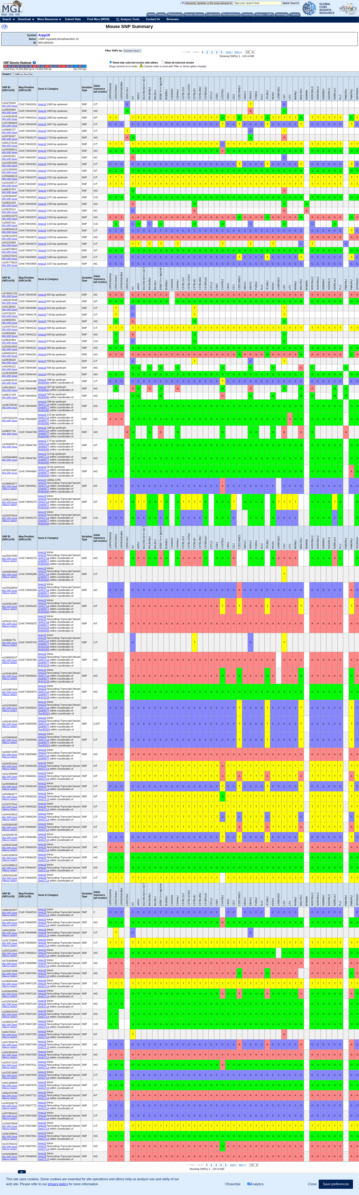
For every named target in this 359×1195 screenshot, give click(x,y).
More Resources (47, 19)
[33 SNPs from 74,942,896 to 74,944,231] (6, 66)
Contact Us (153, 19)
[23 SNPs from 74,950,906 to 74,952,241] (30, 66)
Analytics (257, 1184)
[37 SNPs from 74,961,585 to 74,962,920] (63, 66)
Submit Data (73, 19)
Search (6, 19)
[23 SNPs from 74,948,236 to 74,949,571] (22, 66)
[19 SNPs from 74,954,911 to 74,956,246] (43, 66)
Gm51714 (43, 404)
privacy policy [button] (58, 1184)
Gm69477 (43, 407)
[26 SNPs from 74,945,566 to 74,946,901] (14, 66)
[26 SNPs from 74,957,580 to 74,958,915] (51, 66)
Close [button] (312, 1184)
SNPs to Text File (23, 74)
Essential (233, 1184)
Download (24, 19)
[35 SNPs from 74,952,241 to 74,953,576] (34, 66)
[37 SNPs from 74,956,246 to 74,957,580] (47, 66)
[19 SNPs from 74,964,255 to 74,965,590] (72, 66)
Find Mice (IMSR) (98, 19)
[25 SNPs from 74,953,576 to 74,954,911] (39, 66)
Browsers (173, 19)
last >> (238, 52)
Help (11, 14)
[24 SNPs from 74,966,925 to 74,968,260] (80, 66)
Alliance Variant (9, 488)
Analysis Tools (129, 19)
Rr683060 (43, 382)
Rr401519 (43, 627)
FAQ (17, 14)
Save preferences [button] (336, 1184)
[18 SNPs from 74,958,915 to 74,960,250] (55, 66)
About (4, 14)
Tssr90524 (44, 713)
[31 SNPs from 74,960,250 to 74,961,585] (59, 66)
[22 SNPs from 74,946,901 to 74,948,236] (18, 66)
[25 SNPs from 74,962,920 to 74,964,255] (68, 66)
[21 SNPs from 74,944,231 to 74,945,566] (9, 66)
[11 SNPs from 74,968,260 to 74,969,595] (84, 66)
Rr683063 (43, 507)
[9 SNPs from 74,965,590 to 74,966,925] (76, 66)
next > (229, 52)
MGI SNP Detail (9, 106)
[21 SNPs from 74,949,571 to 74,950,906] (26, 66)
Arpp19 (44, 35)
